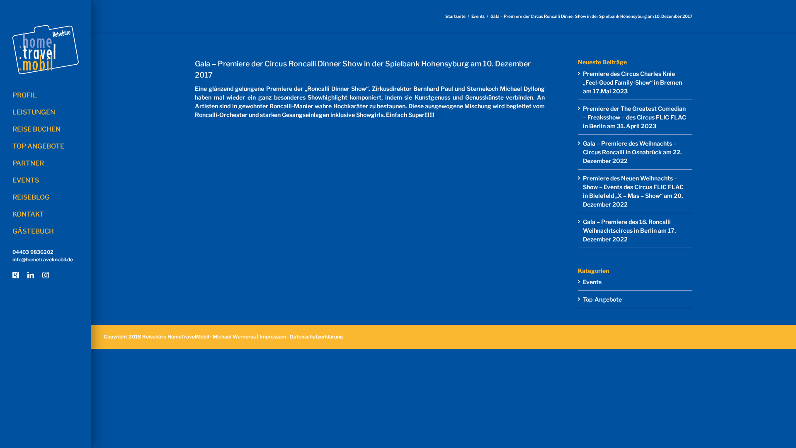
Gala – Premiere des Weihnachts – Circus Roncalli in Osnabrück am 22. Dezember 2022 (632, 152)
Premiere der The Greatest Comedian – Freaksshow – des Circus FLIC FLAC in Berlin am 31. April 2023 (634, 117)
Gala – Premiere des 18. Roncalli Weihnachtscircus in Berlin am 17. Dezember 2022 (629, 230)
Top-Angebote (602, 299)
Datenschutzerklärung (316, 337)
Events (592, 281)
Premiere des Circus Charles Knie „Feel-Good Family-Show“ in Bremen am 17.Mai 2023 (632, 82)
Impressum (273, 337)
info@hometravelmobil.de (42, 259)
